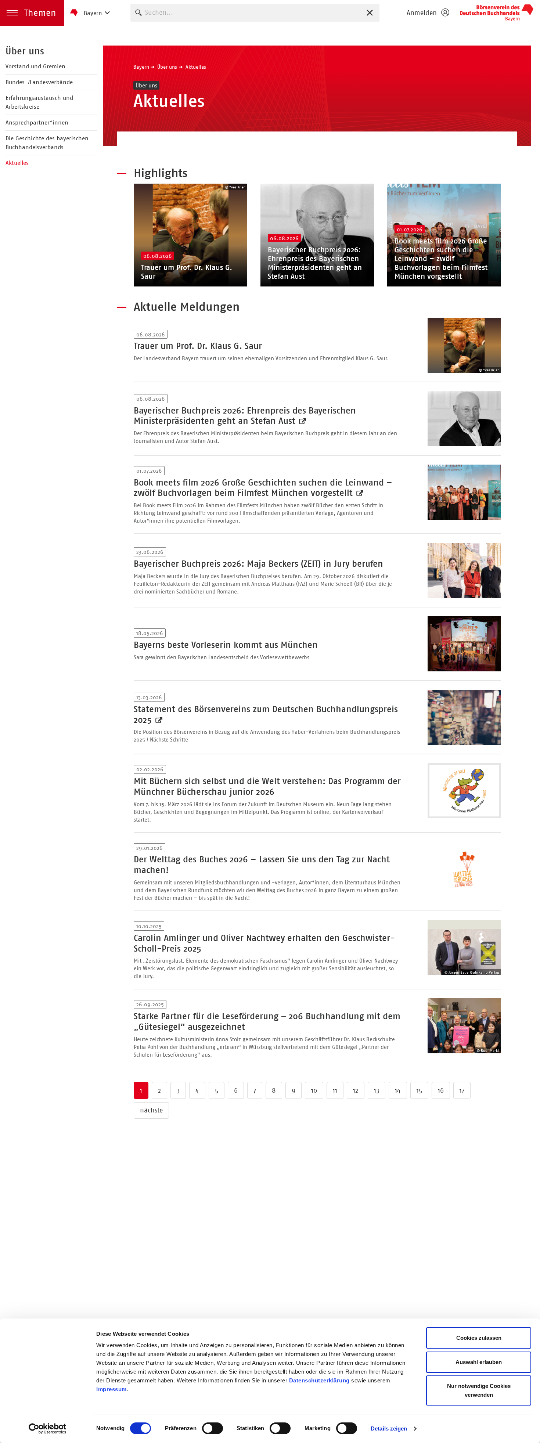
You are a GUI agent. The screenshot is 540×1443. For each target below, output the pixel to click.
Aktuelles (17, 162)
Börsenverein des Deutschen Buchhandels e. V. (496, 13)
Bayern (141, 67)
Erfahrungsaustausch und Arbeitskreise (39, 102)
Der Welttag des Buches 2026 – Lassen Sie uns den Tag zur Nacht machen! (262, 864)
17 (462, 1090)
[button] (32, 13)
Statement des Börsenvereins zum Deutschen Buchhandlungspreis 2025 (266, 714)
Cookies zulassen (478, 1338)
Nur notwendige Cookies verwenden (479, 1390)
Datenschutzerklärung (319, 1380)
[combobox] (255, 13)
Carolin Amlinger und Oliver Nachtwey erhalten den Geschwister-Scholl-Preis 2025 (264, 943)
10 (314, 1090)
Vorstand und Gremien (35, 66)
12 (355, 1090)
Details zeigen (389, 1428)
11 (335, 1090)
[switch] (212, 1428)
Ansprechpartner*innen (37, 122)
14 (398, 1090)
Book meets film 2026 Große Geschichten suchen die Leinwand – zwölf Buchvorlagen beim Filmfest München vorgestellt (263, 487)
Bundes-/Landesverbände (39, 82)
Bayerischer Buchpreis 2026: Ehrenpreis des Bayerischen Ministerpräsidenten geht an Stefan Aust (245, 415)
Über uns (25, 51)
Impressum (111, 1389)
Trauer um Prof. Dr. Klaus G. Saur (198, 346)
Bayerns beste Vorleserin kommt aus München (226, 645)
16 (441, 1090)
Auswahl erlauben (479, 1362)
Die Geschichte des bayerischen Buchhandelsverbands (47, 143)
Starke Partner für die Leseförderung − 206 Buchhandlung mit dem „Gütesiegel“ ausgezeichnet (267, 1021)
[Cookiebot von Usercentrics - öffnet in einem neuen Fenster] (47, 1428)
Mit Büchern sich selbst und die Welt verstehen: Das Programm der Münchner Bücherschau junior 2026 (267, 786)
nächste (151, 1110)
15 (419, 1090)
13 (376, 1090)
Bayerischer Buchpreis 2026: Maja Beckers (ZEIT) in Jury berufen (258, 564)
